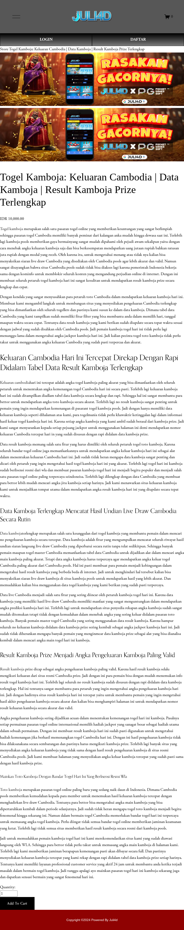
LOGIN (46, 39)
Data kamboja (11, 533)
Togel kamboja (11, 228)
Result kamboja (12, 669)
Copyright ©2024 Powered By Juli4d (92, 920)
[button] (17, 903)
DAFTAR (138, 39)
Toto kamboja (11, 789)
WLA (26, 844)
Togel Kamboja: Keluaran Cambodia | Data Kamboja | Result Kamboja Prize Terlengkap (77, 49)
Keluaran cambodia (15, 382)
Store (4, 49)
